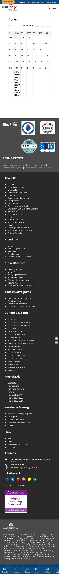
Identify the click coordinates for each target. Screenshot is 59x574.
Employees (16, 572)
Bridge (36, 572)
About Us (10, 178)
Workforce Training (17, 407)
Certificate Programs (37, 165)
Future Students (15, 263)
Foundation (12, 239)
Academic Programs (18, 292)
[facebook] (7, 479)
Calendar (5, 572)
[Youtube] (18, 479)
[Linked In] (35, 479)
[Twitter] (13, 479)
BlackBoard (48, 572)
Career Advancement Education (38, 168)
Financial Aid (12, 376)
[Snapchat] (29, 479)
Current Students (17, 313)
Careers (27, 572)
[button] (48, 7)
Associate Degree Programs (14, 165)
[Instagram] (24, 479)
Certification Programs (12, 168)
